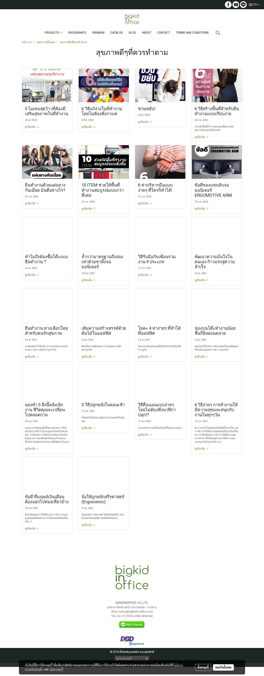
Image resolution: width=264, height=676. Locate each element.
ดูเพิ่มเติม (30, 126)
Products (52, 32)
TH (255, 5)
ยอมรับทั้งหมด (223, 667)
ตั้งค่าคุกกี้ (203, 667)
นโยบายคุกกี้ (56, 669)
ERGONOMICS (77, 32)
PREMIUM (98, 32)
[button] (218, 33)
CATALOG (116, 32)
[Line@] (132, 624)
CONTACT (163, 32)
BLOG (132, 32)
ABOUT (146, 32)
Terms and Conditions (192, 32)
